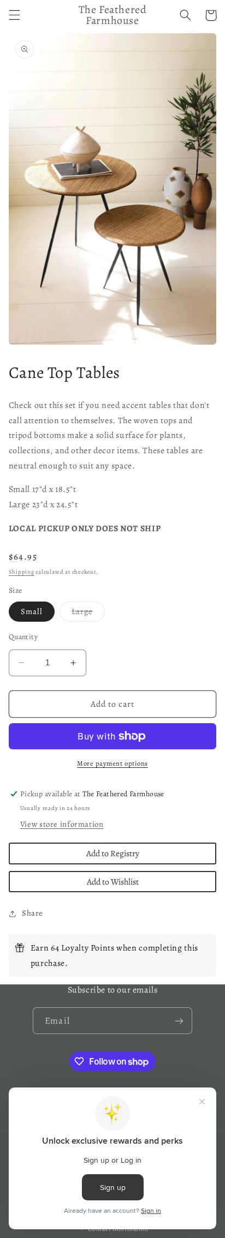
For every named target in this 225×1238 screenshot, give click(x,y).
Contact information (118, 1228)
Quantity (23, 637)
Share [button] (32, 913)
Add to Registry (112, 853)
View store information (62, 824)
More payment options (112, 763)
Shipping (21, 572)
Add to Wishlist (113, 881)
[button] (14, 15)
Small (32, 611)
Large (88, 613)
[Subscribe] (178, 1020)
